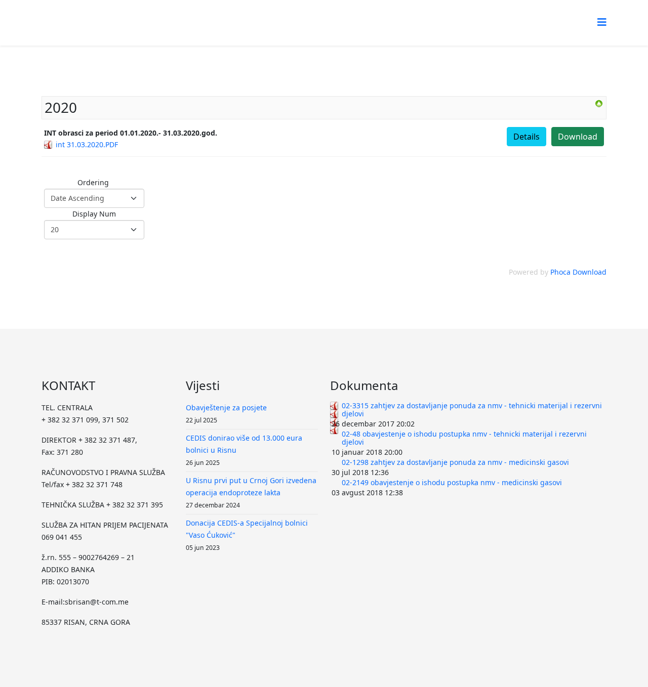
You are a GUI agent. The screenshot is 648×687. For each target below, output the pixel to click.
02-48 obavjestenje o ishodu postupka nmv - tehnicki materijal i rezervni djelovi (464, 438)
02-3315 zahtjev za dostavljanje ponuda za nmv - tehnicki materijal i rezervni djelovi (472, 409)
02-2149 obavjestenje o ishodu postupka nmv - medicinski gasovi (452, 482)
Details (526, 136)
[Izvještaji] (599, 104)
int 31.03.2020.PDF (87, 144)
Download (577, 136)
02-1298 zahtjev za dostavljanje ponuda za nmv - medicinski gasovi (455, 462)
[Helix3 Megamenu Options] (601, 22)
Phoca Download (578, 272)
